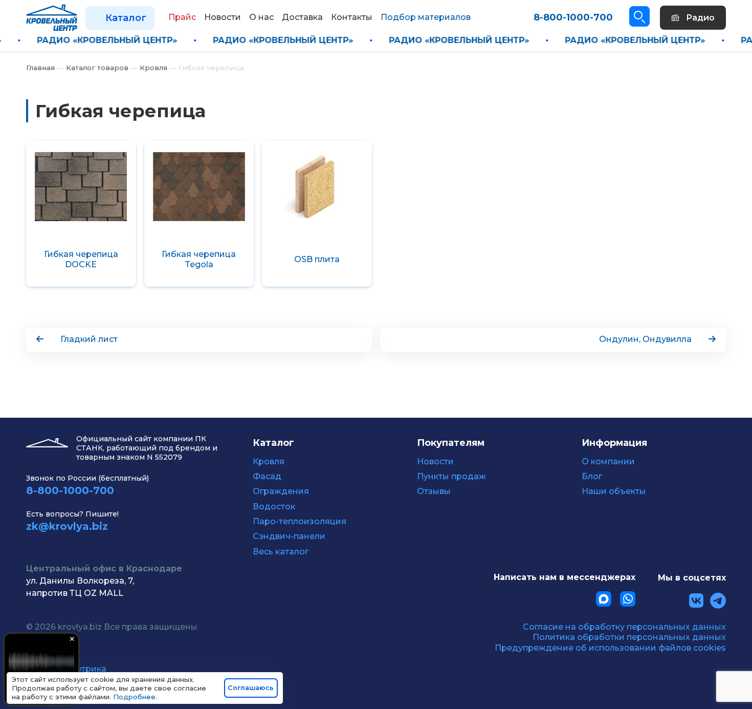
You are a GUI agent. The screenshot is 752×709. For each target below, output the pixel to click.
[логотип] (51, 17)
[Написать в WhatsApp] (627, 599)
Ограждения (281, 491)
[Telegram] (718, 601)
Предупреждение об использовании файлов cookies (610, 648)
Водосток (274, 507)
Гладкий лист (89, 339)
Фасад (267, 476)
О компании (608, 462)
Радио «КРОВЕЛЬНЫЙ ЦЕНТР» (127, 40)
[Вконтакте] (696, 601)
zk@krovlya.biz (67, 526)
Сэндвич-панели (289, 536)
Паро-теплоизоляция (299, 522)
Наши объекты (614, 491)
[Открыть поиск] (639, 16)
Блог (592, 476)
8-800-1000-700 (573, 17)
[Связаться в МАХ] (603, 599)
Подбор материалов (426, 17)
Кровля (268, 462)
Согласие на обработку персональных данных (624, 627)
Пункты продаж (451, 476)
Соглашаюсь (251, 688)
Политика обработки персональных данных (629, 637)
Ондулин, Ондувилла (645, 339)
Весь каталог (280, 552)
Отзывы (434, 491)
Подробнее (134, 697)
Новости (435, 462)
